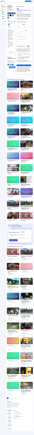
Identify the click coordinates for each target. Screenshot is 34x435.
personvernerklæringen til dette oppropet (24, 61)
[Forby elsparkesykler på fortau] (26, 110)
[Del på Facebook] (13, 65)
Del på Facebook (12, 13)
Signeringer (10, 24)
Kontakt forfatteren (10, 52)
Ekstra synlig (9, 27)
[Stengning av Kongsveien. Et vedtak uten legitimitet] (26, 169)
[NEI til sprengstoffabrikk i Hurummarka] (26, 157)
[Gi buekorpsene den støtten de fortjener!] (13, 205)
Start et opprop (28, 1)
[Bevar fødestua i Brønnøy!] (26, 217)
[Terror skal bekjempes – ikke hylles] (26, 86)
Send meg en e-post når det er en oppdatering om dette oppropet (24, 55)
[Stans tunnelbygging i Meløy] (13, 157)
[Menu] (32, 1)
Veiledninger (9, 410)
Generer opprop (14, 240)
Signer (24, 65)
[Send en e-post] (13, 15)
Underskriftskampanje (12, 21)
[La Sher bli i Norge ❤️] (13, 193)
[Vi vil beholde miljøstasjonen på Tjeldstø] (13, 181)
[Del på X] (10, 15)
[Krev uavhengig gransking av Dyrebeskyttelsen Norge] (26, 145)
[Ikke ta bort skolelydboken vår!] (13, 98)
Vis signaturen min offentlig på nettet (23, 52)
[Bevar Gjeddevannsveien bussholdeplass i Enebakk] (26, 205)
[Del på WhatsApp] (8, 15)
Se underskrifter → (19, 11)
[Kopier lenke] (8, 18)
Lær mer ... (4, 14)
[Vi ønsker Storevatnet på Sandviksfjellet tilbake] (13, 133)
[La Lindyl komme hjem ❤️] (13, 217)
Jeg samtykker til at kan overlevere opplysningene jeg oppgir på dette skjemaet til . (24, 57)
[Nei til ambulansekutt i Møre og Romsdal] (13, 169)
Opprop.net (3, 1)
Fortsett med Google (21, 21)
